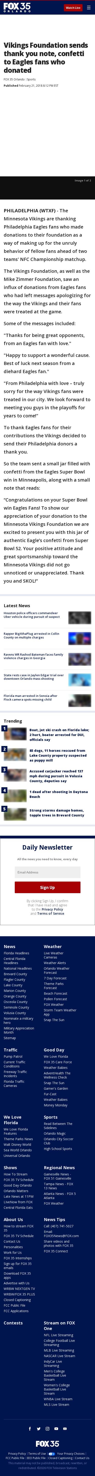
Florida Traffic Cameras (14, 1083)
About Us (13, 1219)
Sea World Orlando (18, 1150)
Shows (10, 1167)
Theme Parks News (18, 1139)
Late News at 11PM (18, 1196)
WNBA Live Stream (58, 1399)
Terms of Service (50, 913)
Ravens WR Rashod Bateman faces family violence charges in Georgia (33, 656)
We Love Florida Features (16, 1131)
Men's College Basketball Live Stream (55, 1375)
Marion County (15, 990)
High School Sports (58, 1148)
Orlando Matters (16, 1191)
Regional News (59, 1167)
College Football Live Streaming (59, 1342)
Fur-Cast (50, 1094)
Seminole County (16, 1007)
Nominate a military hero (18, 1020)
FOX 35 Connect (56, 1251)
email (65, 1428)
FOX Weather (54, 1004)
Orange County (15, 996)
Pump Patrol (13, 1056)
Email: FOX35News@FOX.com (61, 1233)
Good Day (54, 1050)
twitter (38, 1428)
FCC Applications (16, 1311)
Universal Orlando (17, 1155)
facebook (30, 1428)
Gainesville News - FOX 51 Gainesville (57, 1176)
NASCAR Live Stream (59, 1356)
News (9, 946)
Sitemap (10, 1038)
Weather (53, 946)
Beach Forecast (55, 993)
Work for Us (13, 1252)
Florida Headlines (16, 953)
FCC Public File (14, 1305)
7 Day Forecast (55, 978)
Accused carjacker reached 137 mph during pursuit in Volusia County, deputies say (56, 776)
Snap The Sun (54, 1020)
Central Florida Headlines (14, 960)
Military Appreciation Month (19, 1030)
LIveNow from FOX (18, 1202)
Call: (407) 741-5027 (58, 1226)
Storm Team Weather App (60, 1012)
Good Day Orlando (18, 1185)
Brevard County (15, 974)
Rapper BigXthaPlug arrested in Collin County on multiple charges (31, 635)
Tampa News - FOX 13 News (58, 1186)
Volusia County (15, 1013)
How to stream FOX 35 (18, 1228)
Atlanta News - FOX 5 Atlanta (60, 1195)
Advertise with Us (17, 1283)
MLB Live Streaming (59, 1350)
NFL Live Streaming (58, 1335)
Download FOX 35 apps (17, 1275)
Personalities (13, 1247)
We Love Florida (56, 1056)
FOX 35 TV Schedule (19, 1180)
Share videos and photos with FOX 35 (58, 1243)
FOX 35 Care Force (58, 1062)
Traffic (10, 1050)
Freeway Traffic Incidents (15, 1074)
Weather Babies (56, 1067)
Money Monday (55, 1105)
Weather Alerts (55, 963)
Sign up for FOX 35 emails (18, 1265)
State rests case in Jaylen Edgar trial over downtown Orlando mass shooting (34, 677)
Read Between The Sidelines (58, 1125)
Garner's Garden (56, 1088)
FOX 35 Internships (18, 1258)
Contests (13, 1323)
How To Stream (15, 1174)
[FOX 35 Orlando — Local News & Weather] (17, 7)
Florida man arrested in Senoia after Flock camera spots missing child (30, 697)
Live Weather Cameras (53, 955)
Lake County (13, 985)
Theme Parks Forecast (54, 985)
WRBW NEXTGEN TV (19, 1288)
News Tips (54, 1219)
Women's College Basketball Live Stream (57, 1389)
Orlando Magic (55, 1133)
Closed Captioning (17, 1300)
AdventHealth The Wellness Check (57, 1075)
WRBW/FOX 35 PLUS (19, 1294)
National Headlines (18, 968)
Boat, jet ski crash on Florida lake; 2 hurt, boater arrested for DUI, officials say (59, 735)
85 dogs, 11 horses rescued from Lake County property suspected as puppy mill (58, 755)
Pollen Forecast (55, 999)
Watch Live (73, 8)
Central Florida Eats (18, 1207)
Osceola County (15, 1002)
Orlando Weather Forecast (56, 970)
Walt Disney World (17, 1144)
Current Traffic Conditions (14, 1064)
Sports (31, 79)
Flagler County (14, 979)
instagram (47, 1428)
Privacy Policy (52, 909)
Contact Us (12, 1241)
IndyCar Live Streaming (53, 1363)
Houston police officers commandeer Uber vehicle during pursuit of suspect (32, 615)
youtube (56, 1428)
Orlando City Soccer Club (58, 1141)
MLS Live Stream (56, 1404)
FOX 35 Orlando (14, 79)
